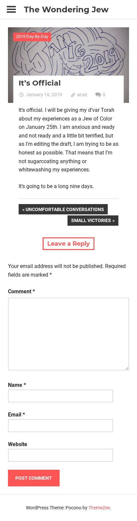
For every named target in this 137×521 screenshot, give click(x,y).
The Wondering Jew (66, 9)
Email (16, 414)
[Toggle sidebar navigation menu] (11, 9)
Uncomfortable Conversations (64, 210)
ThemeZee (99, 507)
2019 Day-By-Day (32, 36)
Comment (21, 291)
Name (17, 385)
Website (17, 444)
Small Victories (91, 221)
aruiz (82, 94)
